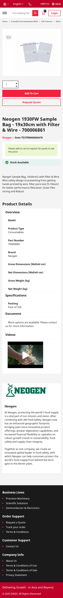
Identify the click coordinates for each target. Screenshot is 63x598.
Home (4, 21)
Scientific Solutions (17, 503)
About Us (11, 561)
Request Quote (31, 102)
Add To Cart (32, 93)
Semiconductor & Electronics (22, 508)
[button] (6, 4)
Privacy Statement (16, 575)
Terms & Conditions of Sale (21, 570)
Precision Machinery (18, 498)
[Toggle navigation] (5, 12)
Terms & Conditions (17, 532)
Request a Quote (15, 522)
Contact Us (12, 546)
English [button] (17, 4)
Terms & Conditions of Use (21, 565)
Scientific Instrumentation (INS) (24, 21)
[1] (16, 87)
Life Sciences (46, 21)
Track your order (16, 527)
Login (54, 13)
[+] (16, 83)
